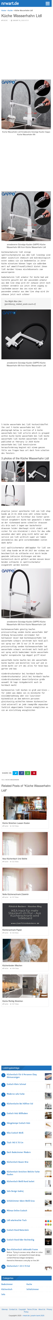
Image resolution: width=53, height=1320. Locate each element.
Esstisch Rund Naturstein (18, 1230)
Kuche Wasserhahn (12, 780)
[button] (47, 3)
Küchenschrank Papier (12, 929)
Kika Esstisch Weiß (15, 1133)
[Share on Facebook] (21, 773)
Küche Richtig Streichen (12, 1001)
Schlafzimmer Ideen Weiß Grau (21, 1201)
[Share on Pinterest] (33, 773)
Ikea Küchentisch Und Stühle (14, 858)
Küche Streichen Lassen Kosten (16, 823)
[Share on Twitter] (15, 773)
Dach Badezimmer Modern (19, 1152)
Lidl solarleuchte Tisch (17, 1220)
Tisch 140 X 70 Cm (15, 1142)
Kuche (5, 20)
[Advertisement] (26, 50)
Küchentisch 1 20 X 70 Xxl (18, 1266)
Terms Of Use (32, 1309)
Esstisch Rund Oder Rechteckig (20, 1240)
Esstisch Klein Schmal (16, 1084)
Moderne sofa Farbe (16, 1094)
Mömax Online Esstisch (17, 1210)
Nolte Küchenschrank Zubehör (15, 894)
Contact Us (13, 1309)
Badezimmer (7, 1284)
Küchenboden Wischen (12, 965)
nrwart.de (10, 3)
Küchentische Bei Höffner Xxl (20, 1103)
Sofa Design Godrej (15, 1191)
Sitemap (5, 1309)
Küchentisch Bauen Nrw (17, 1162)
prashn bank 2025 (37, 1315)
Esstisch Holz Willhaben (17, 1113)
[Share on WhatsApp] (27, 773)
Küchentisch (6, 1289)
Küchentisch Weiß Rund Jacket (20, 1181)
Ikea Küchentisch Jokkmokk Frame (22, 1249)
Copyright (22, 1309)
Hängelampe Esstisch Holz (18, 1123)
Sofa (3, 1294)
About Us (41, 1309)
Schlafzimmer (32, 1289)
